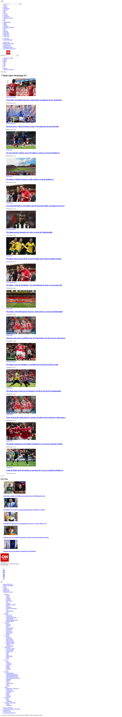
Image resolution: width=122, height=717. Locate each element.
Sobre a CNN (6, 42)
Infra (4, 12)
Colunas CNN (6, 36)
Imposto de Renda (10, 642)
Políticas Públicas (10, 621)
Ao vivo (5, 59)
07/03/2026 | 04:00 (11, 182)
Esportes (5, 13)
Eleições (5, 7)
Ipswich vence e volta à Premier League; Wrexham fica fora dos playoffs (32, 126)
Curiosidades (9, 701)
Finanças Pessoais (10, 643)
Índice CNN (9, 615)
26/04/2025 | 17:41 (11, 447)
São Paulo (8, 630)
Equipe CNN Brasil (7, 39)
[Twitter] (4, 569)
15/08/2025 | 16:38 (11, 341)
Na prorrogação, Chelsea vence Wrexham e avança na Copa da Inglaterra (33, 153)
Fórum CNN (6, 33)
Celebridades (9, 664)
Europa (7, 652)
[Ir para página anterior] (1, 476)
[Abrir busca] (21, 4)
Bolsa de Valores (10, 640)
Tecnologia (5, 26)
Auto (4, 29)
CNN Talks (6, 32)
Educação (5, 31)
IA (4, 67)
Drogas (7, 694)
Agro (4, 11)
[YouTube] (4, 572)
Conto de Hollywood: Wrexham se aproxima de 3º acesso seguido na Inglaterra (34, 470)
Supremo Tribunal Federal (12, 620)
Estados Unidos (9, 651)
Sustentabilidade (9, 645)
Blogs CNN (6, 35)
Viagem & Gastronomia (8, 27)
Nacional (5, 9)
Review (5, 28)
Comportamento (7, 22)
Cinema (8, 665)
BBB (7, 661)
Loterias (8, 644)
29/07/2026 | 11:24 (11, 103)
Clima (7, 626)
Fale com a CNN (7, 46)
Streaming (8, 669)
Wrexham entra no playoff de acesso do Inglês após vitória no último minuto (33, 259)
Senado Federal (9, 618)
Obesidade (8, 696)
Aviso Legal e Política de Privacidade (11, 709)
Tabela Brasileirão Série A (12, 674)
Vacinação (8, 692)
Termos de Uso (6, 44)
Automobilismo (9, 683)
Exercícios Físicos (10, 691)
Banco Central (9, 639)
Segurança (8, 625)
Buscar (4, 4)
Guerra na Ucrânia (10, 648)
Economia (5, 15)
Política (5, 5)
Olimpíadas (8, 679)
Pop (4, 19)
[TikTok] (4, 578)
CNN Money (6, 16)
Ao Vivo (8, 595)
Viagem (8, 704)
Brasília (8, 634)
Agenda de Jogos (10, 673)
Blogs (4, 586)
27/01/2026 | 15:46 (11, 235)
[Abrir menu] (2, 1)
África (7, 654)
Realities (8, 667)
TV (7, 670)
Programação (6, 38)
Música (7, 666)
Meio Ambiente (9, 627)
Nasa (7, 698)
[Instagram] (4, 573)
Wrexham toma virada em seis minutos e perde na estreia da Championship (33, 391)
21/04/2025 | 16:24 (11, 473)
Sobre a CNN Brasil (7, 707)
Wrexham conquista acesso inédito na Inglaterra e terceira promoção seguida (34, 444)
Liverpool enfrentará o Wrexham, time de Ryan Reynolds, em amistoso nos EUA (35, 206)
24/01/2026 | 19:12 (11, 261)
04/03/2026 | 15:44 (11, 208)
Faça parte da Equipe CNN (9, 48)
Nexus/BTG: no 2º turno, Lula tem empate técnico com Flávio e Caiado (24, 509)
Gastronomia (9, 705)
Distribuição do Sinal (8, 47)
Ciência (5, 24)
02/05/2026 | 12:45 (11, 129)
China (7, 658)
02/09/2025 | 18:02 (11, 288)
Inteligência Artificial (8, 18)
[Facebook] (4, 571)
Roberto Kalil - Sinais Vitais (12, 688)
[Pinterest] (4, 576)
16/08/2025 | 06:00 (11, 314)
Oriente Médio (9, 656)
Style (4, 20)
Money (5, 61)
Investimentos (9, 638)
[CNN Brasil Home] (8, 54)
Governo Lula (9, 616)
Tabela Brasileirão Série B (12, 675)
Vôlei (7, 682)
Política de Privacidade (8, 43)
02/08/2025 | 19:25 (11, 420)
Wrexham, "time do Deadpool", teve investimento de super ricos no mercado (34, 285)
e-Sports (8, 685)
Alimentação (9, 689)
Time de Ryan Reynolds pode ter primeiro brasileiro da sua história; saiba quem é (36, 417)
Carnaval (8, 662)
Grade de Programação (8, 585)
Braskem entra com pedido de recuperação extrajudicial (19, 551)
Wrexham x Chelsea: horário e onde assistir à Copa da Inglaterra (30, 179)
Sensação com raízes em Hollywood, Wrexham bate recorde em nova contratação (35, 338)
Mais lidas (4, 479)
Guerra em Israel (10, 649)
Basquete (8, 680)
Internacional (6, 8)
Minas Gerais (9, 633)
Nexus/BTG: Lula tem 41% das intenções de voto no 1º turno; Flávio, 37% (25, 523)
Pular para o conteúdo (8, 58)
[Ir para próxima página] (3, 476)
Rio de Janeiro (9, 631)
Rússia (7, 657)
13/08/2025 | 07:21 (11, 367)
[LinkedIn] (4, 575)
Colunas (5, 588)
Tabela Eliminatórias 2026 (12, 676)
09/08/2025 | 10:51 (11, 394)
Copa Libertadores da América (13, 678)
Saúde (4, 23)
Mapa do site (6, 590)
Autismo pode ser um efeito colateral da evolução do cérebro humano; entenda (26, 537)
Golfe (7, 684)
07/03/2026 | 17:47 (11, 156)
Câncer (7, 693)
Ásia (7, 653)
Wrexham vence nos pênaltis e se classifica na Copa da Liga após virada (32, 364)
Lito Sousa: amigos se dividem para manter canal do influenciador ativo (24, 496)
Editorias (7, 594)
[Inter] (4, 568)
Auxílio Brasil (9, 629)
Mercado (8, 637)
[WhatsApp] (4, 579)
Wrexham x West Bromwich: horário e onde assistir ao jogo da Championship (34, 311)
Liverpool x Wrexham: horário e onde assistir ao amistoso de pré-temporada (34, 100)
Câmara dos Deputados (11, 617)
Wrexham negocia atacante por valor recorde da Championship (29, 232)
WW (4, 63)
